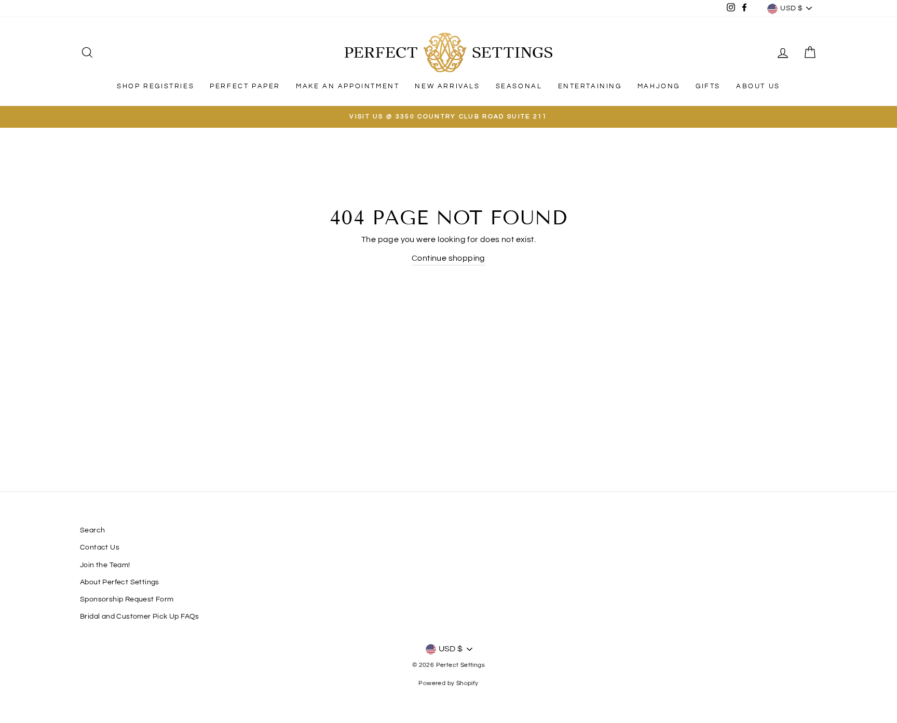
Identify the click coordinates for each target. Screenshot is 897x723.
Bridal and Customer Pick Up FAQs (139, 616)
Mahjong (658, 86)
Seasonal (519, 86)
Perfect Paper (245, 86)
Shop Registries (155, 86)
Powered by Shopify (448, 683)
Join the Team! (105, 565)
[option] (448, 117)
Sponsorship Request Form (127, 599)
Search (92, 530)
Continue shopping (448, 258)
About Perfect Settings (119, 582)
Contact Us (99, 547)
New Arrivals (447, 86)
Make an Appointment (347, 86)
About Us (758, 86)
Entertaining (590, 86)
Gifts (708, 86)
